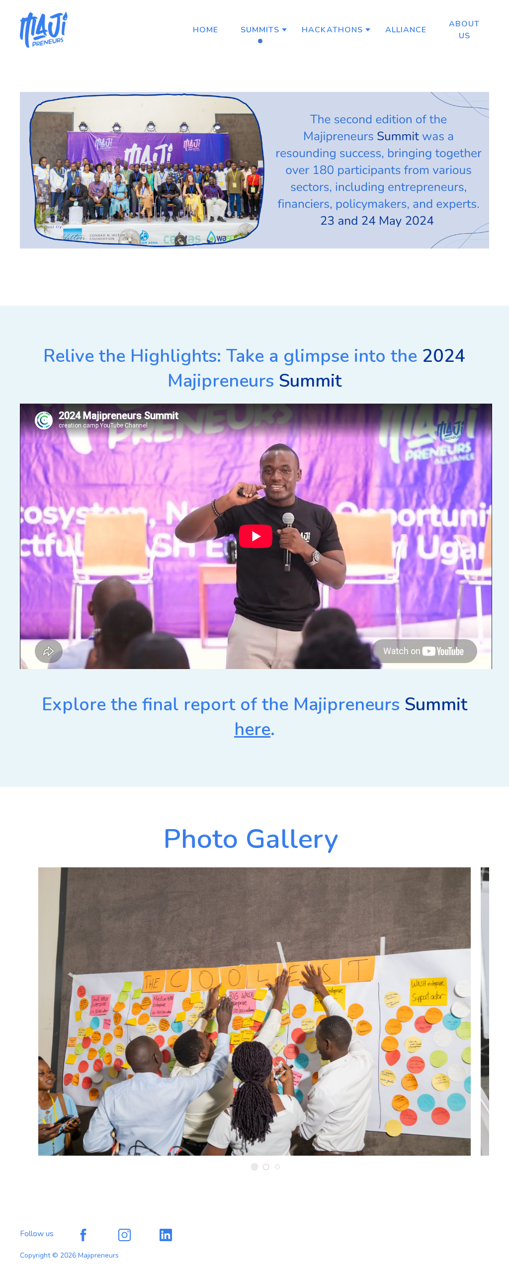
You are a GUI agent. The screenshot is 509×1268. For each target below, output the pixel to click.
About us (464, 29)
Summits (260, 29)
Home (205, 29)
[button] (254, 1167)
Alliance (405, 29)
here (252, 729)
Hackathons (332, 29)
